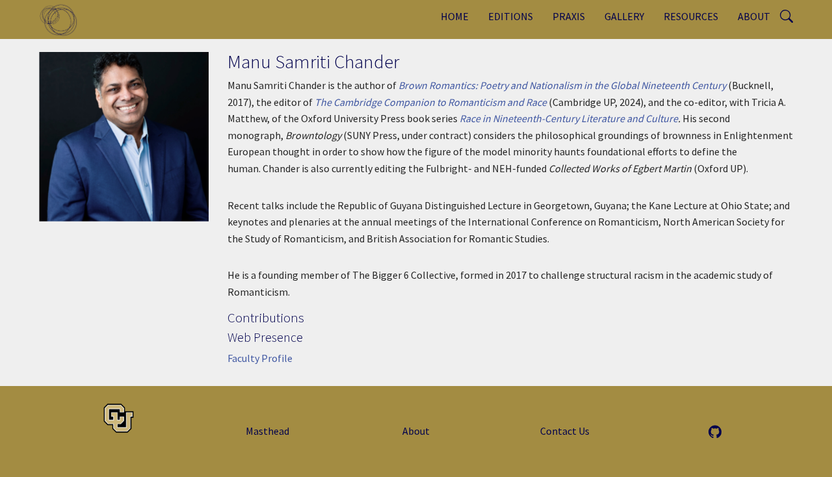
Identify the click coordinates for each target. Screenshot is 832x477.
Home (455, 16)
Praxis (568, 16)
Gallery (624, 16)
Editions (510, 16)
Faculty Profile (260, 358)
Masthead (267, 430)
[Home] (63, 19)
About (754, 16)
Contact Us (565, 430)
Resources (691, 16)
